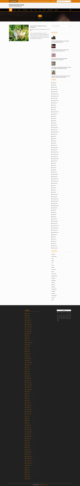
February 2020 (55, 221)
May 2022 (54, 167)
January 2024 (55, 129)
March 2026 (55, 87)
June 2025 (54, 107)
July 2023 (54, 136)
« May (58, 320)
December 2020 (55, 198)
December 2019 (55, 225)
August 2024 (55, 114)
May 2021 (54, 189)
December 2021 (55, 178)
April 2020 (54, 216)
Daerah (31, 9)
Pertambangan (54, 295)
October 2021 (55, 183)
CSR (52, 262)
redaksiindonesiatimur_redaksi (36, 29)
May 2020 (54, 214)
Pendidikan (53, 291)
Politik (40, 9)
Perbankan (53, 293)
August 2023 (55, 134)
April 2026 (54, 85)
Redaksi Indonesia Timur (43, 484)
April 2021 (54, 192)
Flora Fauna (53, 269)
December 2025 (55, 93)
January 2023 (55, 149)
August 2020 (55, 207)
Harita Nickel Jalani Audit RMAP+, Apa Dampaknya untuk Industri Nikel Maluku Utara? (28, 1)
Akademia (56, 9)
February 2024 (55, 127)
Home (15, 9)
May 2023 (54, 140)
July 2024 (54, 116)
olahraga (53, 284)
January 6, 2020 (46, 29)
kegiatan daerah (54, 276)
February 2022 (55, 174)
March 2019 (55, 245)
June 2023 (54, 138)
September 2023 (55, 131)
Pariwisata (53, 286)
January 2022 (55, 176)
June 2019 (54, 239)
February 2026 (55, 89)
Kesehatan (53, 278)
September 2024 (55, 111)
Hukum (35, 9)
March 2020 (55, 218)
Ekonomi (53, 267)
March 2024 (55, 125)
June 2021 (54, 187)
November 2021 (55, 181)
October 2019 (55, 230)
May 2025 (54, 109)
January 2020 (55, 223)
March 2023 (55, 145)
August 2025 (55, 102)
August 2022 (55, 160)
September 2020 (55, 205)
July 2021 (54, 185)
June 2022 (54, 165)
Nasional (19, 9)
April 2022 (54, 169)
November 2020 (55, 201)
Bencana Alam (54, 256)
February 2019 (55, 248)
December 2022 (55, 152)
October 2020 (55, 203)
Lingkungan (53, 280)
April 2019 (54, 243)
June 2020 (54, 212)
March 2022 (55, 172)
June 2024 (54, 118)
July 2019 (54, 236)
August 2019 (55, 234)
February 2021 (55, 194)
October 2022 (55, 156)
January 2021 (55, 196)
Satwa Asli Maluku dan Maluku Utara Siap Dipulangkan (38, 26)
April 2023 (54, 143)
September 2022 (55, 158)
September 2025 (55, 100)
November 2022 (55, 154)
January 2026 (55, 91)
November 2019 (55, 227)
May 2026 (54, 82)
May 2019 (54, 241)
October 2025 (55, 98)
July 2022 (54, 163)
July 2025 (54, 105)
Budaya (44, 9)
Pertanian (53, 297)
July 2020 (54, 210)
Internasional (25, 9)
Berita (52, 258)
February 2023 (55, 147)
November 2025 (55, 96)
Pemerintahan (50, 9)
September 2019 (55, 232)
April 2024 (54, 122)
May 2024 (54, 120)
